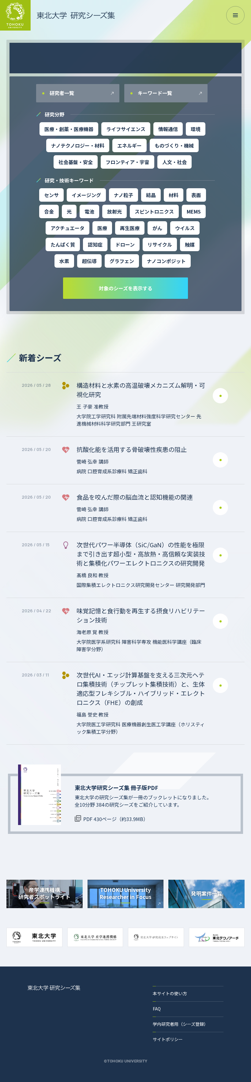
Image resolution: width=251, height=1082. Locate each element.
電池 (89, 211)
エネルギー (129, 145)
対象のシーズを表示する (125, 288)
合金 (49, 211)
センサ (51, 195)
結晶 (151, 195)
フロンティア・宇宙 (127, 162)
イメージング (86, 195)
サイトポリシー (168, 1039)
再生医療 (130, 228)
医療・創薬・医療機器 (68, 129)
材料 (173, 195)
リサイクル (160, 244)
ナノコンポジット (166, 261)
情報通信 (168, 129)
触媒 (190, 244)
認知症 (95, 244)
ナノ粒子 (123, 195)
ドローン (125, 244)
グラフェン (122, 261)
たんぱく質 (63, 244)
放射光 (114, 211)
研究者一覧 (61, 93)
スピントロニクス (154, 211)
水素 (64, 261)
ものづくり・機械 (174, 145)
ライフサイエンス (125, 129)
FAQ (157, 1009)
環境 (195, 129)
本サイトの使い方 (170, 993)
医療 (102, 228)
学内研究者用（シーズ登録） (180, 1024)
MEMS (194, 211)
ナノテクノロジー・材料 (77, 145)
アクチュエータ (67, 228)
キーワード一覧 (154, 93)
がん (157, 228)
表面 (196, 195)
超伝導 (89, 261)
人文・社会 (174, 162)
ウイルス (185, 228)
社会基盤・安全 (75, 162)
